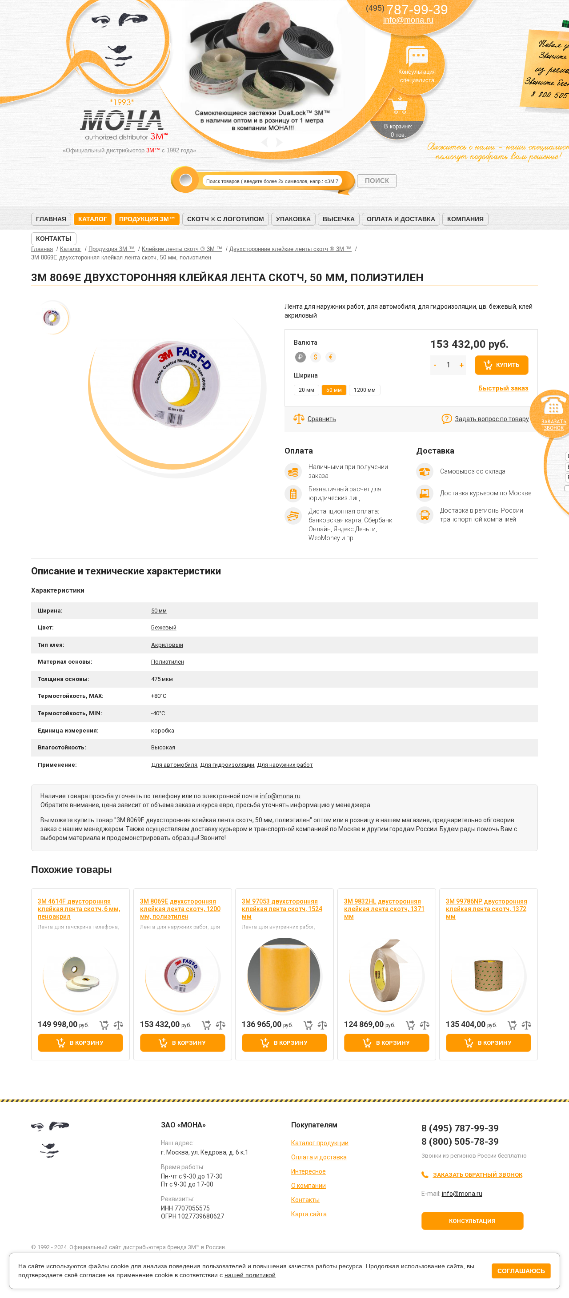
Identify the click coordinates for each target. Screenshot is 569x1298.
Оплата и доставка (401, 219)
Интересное (308, 1171)
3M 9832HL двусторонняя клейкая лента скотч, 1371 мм (384, 909)
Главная (51, 219)
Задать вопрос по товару (492, 418)
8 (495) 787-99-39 (460, 1128)
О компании (308, 1185)
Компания (465, 219)
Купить (507, 365)
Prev (264, 142)
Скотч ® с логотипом (225, 219)
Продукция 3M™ (147, 219)
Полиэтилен (167, 661)
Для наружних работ (285, 764)
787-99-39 (407, 9)
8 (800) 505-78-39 (460, 1141)
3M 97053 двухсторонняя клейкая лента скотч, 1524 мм (282, 909)
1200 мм (365, 390)
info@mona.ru (408, 20)
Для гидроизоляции (227, 764)
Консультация (472, 1221)
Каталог (92, 219)
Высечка (339, 219)
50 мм (159, 610)
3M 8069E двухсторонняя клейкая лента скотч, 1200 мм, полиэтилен (180, 909)
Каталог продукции (320, 1143)
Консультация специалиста (417, 57)
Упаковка (293, 219)
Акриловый (167, 644)
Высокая (163, 747)
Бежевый (163, 627)
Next (279, 142)
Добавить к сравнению (118, 1025)
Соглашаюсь (521, 1270)
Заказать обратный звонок (477, 1174)
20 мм (306, 390)
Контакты (54, 238)
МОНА (120, 42)
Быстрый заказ (503, 388)
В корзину (86, 1042)
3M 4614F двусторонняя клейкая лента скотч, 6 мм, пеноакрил (79, 909)
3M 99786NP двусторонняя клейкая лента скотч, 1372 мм (486, 909)
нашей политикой (250, 1274)
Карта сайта (309, 1214)
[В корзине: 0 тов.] (398, 109)
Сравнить (322, 418)
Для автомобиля (174, 764)
